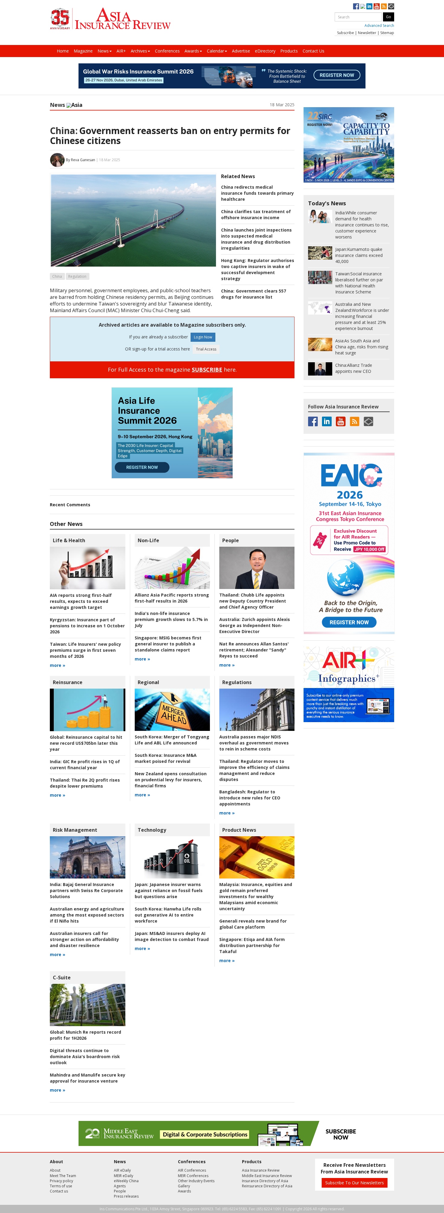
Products (289, 51)
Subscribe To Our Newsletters (354, 1183)
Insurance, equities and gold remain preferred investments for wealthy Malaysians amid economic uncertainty (255, 896)
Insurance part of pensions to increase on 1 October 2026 (87, 626)
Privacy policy (61, 1180)
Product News (239, 830)
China (57, 276)
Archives (139, 51)
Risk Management (75, 830)
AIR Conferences (192, 1170)
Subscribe (345, 32)
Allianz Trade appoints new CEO (353, 368)
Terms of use (61, 1186)
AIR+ (121, 51)
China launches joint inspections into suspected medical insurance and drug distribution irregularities (256, 239)
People (230, 540)
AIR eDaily (122, 1170)
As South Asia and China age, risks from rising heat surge (361, 347)
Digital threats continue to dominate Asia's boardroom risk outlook (85, 1056)
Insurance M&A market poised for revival (166, 758)
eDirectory (265, 51)
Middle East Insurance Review (267, 1175)
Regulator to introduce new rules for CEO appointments (249, 798)
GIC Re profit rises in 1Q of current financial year (85, 764)
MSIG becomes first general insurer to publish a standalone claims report (168, 644)
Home (63, 51)
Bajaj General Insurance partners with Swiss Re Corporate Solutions (86, 890)
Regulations (237, 682)
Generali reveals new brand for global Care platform (253, 924)
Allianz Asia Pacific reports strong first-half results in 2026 (172, 598)
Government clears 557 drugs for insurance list (253, 294)
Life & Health (69, 540)
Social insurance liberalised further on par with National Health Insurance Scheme (359, 283)
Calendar (215, 51)
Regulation (77, 276)
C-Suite (62, 977)
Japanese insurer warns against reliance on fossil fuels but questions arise (169, 890)
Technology (152, 830)
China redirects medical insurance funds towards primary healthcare (257, 193)
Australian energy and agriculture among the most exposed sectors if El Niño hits (87, 915)
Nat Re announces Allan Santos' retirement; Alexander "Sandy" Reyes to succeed (254, 650)
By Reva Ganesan (80, 159)
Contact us (59, 1191)
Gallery (184, 1186)
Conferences (167, 51)
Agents (120, 1186)
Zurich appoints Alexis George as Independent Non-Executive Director (254, 625)
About (55, 1170)
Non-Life (148, 540)
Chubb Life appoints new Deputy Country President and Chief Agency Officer (252, 601)
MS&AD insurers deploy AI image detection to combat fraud (172, 936)
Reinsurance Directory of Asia (267, 1186)
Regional (148, 682)
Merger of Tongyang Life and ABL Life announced (172, 740)
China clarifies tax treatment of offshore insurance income (256, 214)
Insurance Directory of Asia (265, 1180)
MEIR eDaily (123, 1175)
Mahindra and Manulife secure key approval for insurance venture (87, 1078)
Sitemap (387, 32)
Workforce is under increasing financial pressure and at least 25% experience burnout (362, 316)
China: (64, 130)
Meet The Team (63, 1175)
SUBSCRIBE (207, 369)
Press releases (126, 1196)
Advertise (241, 51)
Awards (192, 51)
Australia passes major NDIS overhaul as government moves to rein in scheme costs (254, 743)
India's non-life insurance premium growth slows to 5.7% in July (171, 619)
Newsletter (367, 32)
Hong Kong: (233, 260)
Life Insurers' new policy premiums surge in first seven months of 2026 (85, 650)
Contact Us (313, 51)
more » (57, 665)
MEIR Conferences (193, 1175)
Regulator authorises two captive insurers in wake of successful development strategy (257, 269)
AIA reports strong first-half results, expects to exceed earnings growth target (81, 601)
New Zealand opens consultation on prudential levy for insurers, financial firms (171, 780)
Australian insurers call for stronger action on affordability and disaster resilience (84, 939)
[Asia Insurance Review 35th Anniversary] (110, 19)
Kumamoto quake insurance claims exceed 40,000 (359, 255)
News (103, 51)
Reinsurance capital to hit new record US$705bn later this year (86, 743)
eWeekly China (126, 1180)
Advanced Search (379, 25)
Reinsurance (67, 682)
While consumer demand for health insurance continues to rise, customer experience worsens (362, 225)
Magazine (83, 51)
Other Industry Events (196, 1180)
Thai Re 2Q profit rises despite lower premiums (85, 783)
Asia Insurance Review (260, 1170)
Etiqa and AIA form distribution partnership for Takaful (252, 945)
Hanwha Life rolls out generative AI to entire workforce (168, 915)
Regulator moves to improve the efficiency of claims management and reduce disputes (254, 770)
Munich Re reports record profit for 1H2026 (85, 1035)
